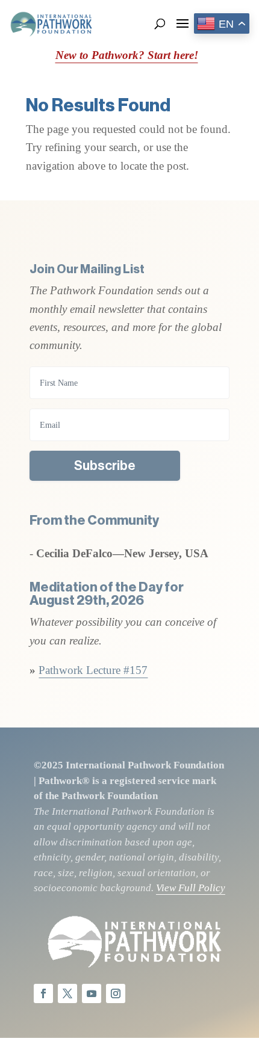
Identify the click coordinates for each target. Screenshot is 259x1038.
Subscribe (105, 465)
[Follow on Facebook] (43, 993)
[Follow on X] (67, 993)
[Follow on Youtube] (91, 993)
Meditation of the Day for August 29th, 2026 (107, 594)
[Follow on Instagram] (115, 993)
